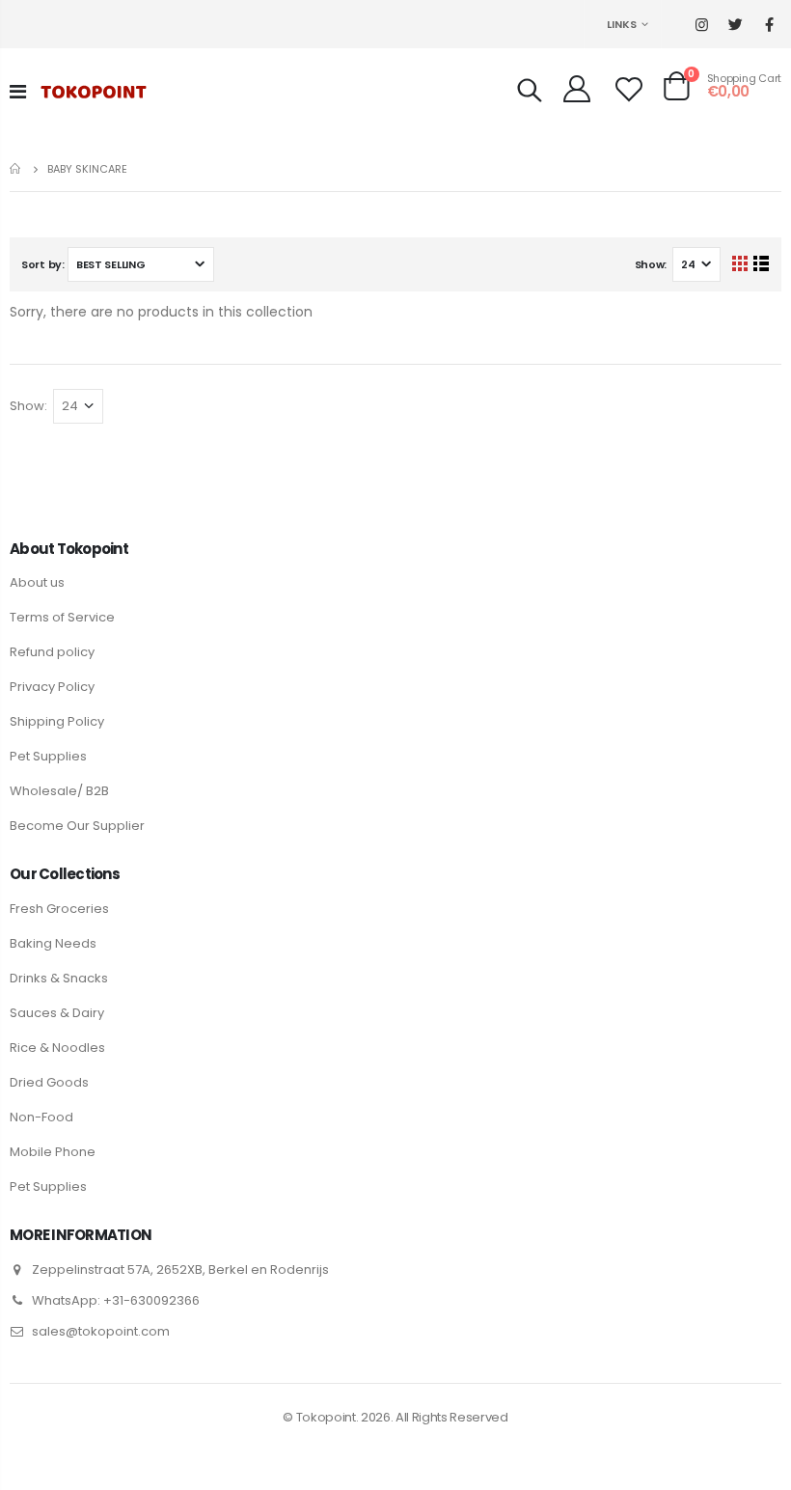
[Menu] (18, 91)
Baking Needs (53, 943)
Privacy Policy (52, 686)
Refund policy (52, 652)
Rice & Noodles (57, 1047)
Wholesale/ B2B (59, 791)
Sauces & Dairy (57, 1013)
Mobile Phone (52, 1152)
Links (622, 24)
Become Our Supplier (77, 825)
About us (37, 582)
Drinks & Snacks (59, 978)
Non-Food (41, 1117)
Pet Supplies (48, 756)
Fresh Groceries (59, 908)
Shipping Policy (57, 721)
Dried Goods (49, 1082)
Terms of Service (62, 617)
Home (17, 168)
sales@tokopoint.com (101, 1331)
